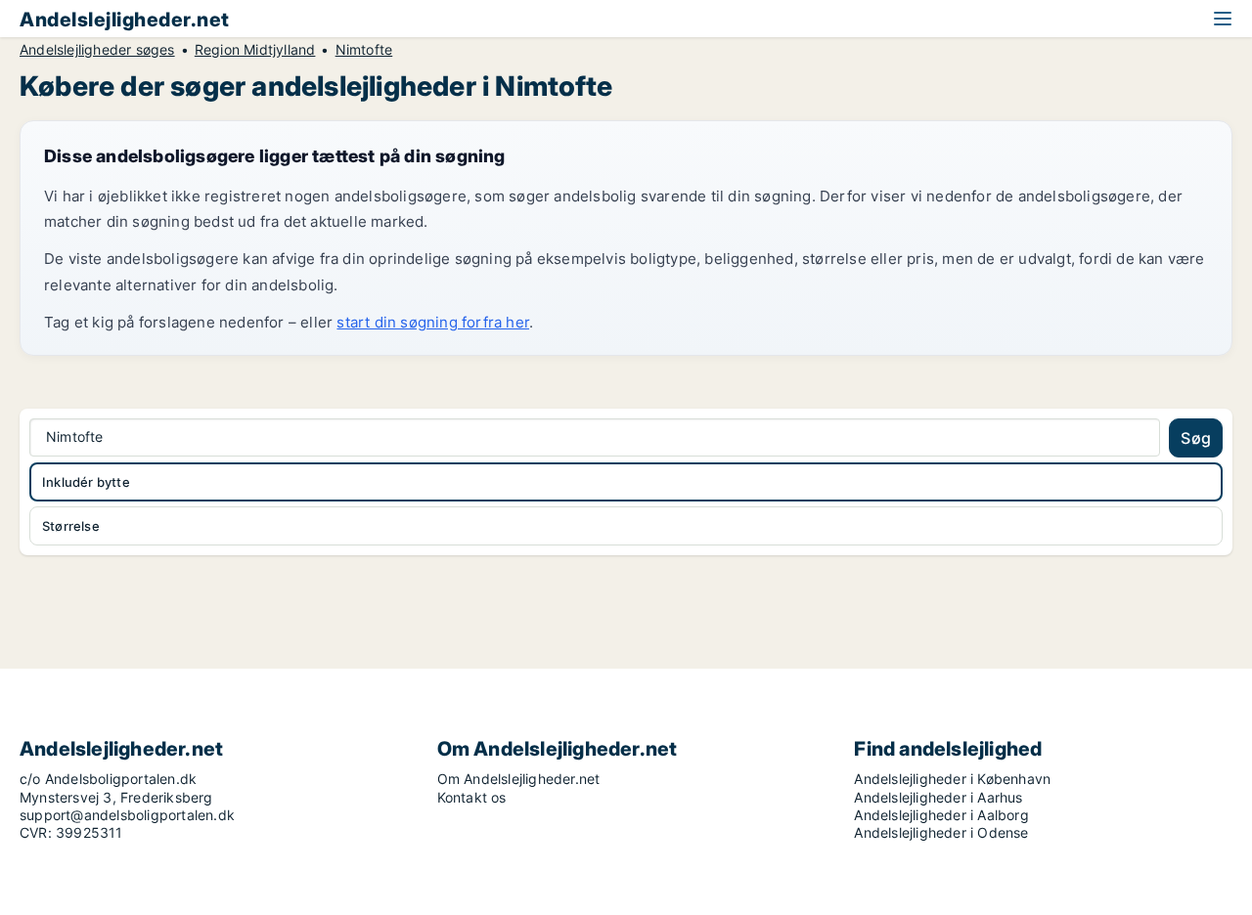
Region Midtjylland (255, 50)
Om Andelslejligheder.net (519, 778)
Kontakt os (472, 797)
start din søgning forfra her (432, 322)
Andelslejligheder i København (952, 778)
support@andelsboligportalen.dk (127, 814)
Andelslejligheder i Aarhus (938, 797)
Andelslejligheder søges (97, 50)
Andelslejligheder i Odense (941, 832)
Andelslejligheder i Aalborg (941, 814)
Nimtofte (364, 50)
